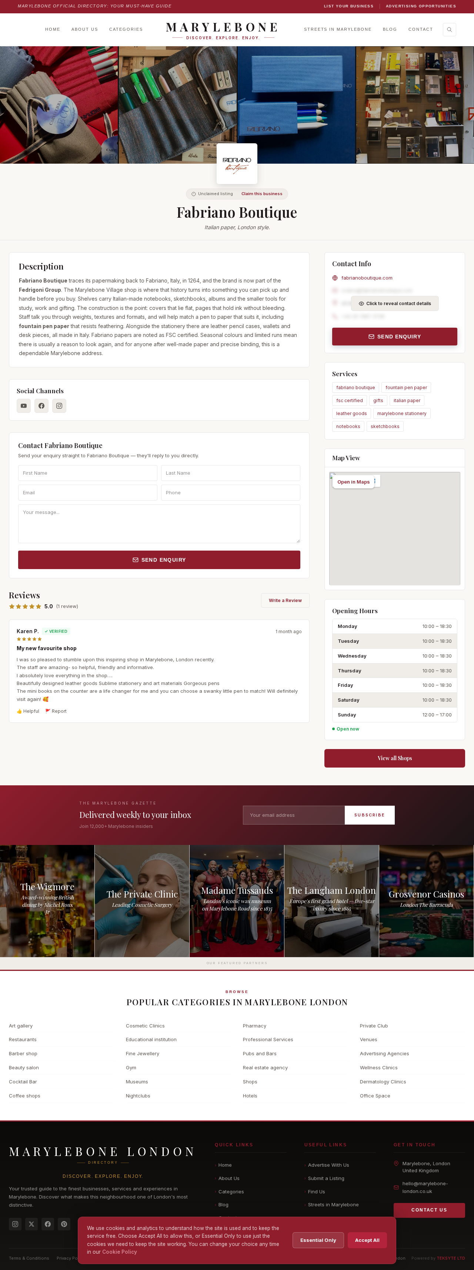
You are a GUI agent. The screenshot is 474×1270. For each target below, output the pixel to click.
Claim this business (262, 193)
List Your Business (349, 6)
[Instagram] (15, 1224)
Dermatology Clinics (383, 1081)
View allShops (395, 758)
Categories (126, 29)
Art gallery (21, 1026)
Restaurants (23, 1039)
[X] (31, 1224)
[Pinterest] (64, 1224)
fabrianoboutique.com (367, 278)
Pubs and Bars (260, 1053)
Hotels (250, 1096)
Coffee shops (24, 1096)
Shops (250, 1081)
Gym (131, 1067)
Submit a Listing (324, 1178)
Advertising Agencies (384, 1053)
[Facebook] (47, 1224)
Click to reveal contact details (398, 303)
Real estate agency (265, 1067)
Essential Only (318, 1240)
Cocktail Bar (23, 1081)
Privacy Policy (71, 1258)
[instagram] (59, 406)
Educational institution (151, 1039)
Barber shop (23, 1053)
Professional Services (268, 1039)
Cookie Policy (119, 1252)
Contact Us (429, 1210)
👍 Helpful (28, 711)
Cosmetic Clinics (145, 1026)
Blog (390, 29)
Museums (137, 1081)
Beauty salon (24, 1067)
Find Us (314, 1191)
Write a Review (285, 600)
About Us (84, 29)
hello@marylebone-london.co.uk (425, 1187)
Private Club (374, 1026)
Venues (368, 1039)
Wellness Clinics (379, 1067)
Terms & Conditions (29, 1258)
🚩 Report (56, 711)
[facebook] (41, 406)
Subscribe (369, 815)
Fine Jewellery (142, 1053)
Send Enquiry (163, 560)
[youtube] (24, 406)
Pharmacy (254, 1026)
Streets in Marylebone (338, 29)
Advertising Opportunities (421, 6)
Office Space (375, 1096)
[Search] (449, 29)
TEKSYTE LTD (451, 1258)
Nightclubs (138, 1096)
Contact (420, 29)
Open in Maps (353, 482)
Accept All (367, 1240)
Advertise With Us (326, 1165)
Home (52, 29)
